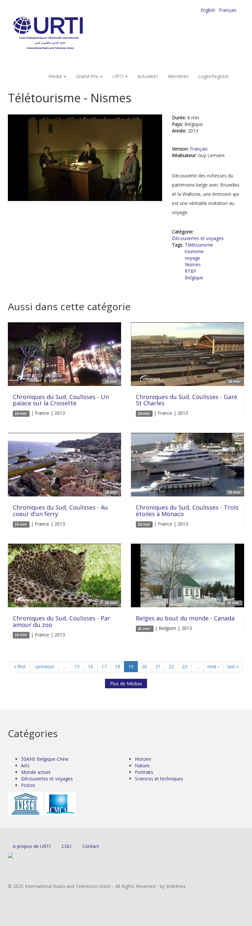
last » (233, 666)
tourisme (194, 251)
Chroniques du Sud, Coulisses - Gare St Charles (186, 400)
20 (144, 666)
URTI (118, 76)
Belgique (194, 277)
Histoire (143, 759)
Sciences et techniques (159, 778)
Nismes (193, 264)
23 (184, 666)
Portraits (144, 772)
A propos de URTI (32, 846)
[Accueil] (61, 33)
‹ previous (44, 666)
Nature (142, 765)
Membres (178, 76)
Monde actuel (35, 772)
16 (90, 666)
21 (157, 666)
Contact (90, 846)
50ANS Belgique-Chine (45, 759)
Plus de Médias (126, 683)
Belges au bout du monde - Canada (185, 618)
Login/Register (213, 76)
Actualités (147, 76)
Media (56, 76)
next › (213, 666)
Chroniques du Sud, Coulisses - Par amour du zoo (61, 621)
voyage (192, 258)
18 (117, 666)
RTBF (191, 271)
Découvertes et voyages (198, 238)
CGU (66, 846)
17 (104, 666)
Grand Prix (87, 76)
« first (20, 666)
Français (228, 10)
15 (77, 666)
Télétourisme (199, 245)
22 (171, 666)
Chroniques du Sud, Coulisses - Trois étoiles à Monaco (187, 510)
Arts (25, 765)
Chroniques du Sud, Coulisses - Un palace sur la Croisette (61, 400)
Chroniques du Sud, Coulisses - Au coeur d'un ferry (60, 510)
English (207, 10)
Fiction (28, 785)
